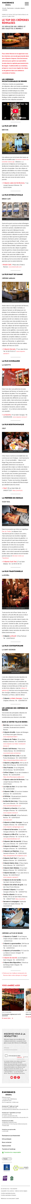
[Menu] (27, 3)
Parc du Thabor (6, 531)
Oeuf (5, 488)
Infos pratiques (6, 1139)
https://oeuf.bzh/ (17, 490)
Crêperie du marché (10, 958)
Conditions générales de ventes (8, 1193)
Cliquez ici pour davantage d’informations (16, 1073)
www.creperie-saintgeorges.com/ (13, 827)
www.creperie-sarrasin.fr (10, 877)
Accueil (4, 8)
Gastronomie (10, 8)
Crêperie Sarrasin (9, 349)
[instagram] (15, 1077)
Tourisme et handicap (8, 1149)
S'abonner (19, 1057)
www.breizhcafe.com (15, 267)
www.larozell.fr (7, 820)
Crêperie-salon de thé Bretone (14, 183)
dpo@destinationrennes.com (10, 1070)
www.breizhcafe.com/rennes (12, 753)
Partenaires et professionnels (11, 1135)
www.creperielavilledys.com (11, 839)
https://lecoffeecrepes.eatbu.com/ (13, 777)
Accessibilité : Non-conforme (7, 1191)
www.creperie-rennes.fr (20, 417)
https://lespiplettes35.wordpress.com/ (15, 855)
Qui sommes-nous (5, 1188)
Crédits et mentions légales (21, 1191)
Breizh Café (7, 265)
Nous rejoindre (13, 1188)
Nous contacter (6, 1142)
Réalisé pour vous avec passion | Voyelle (10, 1198)
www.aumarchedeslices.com (12, 806)
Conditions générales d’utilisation (8, 1195)
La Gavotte (7, 415)
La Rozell (13, 636)
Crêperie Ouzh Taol (10, 561)
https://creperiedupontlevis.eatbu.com (15, 760)
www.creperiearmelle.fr (10, 737)
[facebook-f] (18, 1077)
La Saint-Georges (16, 698)
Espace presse (6, 1146)
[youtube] (11, 1077)
